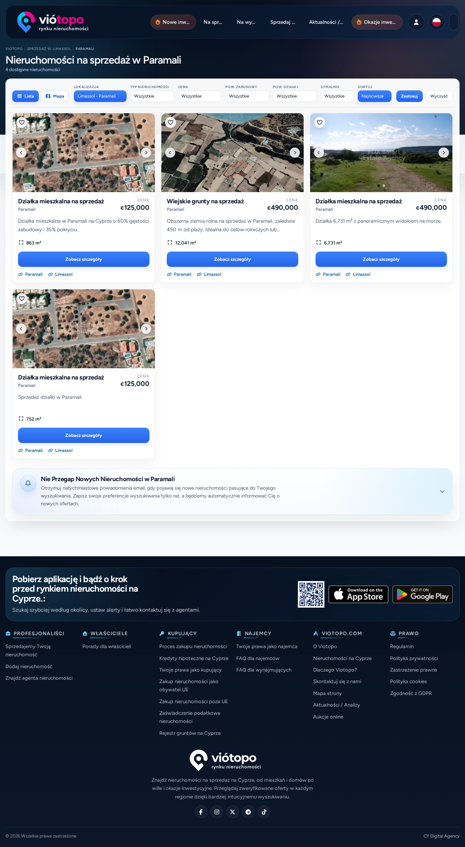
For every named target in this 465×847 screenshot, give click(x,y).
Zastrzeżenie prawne (413, 670)
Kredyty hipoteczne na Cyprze (193, 658)
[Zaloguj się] (416, 22)
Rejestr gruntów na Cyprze (190, 733)
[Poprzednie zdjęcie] (21, 152)
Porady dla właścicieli (106, 646)
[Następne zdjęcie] (146, 152)
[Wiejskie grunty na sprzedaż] (232, 152)
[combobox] (100, 96)
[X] (232, 812)
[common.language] (437, 22)
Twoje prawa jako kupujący (190, 670)
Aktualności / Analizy (336, 705)
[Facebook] (201, 812)
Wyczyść (439, 96)
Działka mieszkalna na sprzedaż (61, 201)
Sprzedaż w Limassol (49, 49)
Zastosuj (409, 96)
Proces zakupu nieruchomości (193, 646)
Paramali (26, 209)
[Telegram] (248, 812)
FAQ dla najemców (257, 658)
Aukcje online (328, 717)
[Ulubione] (21, 122)
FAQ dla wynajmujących (263, 670)
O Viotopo (325, 646)
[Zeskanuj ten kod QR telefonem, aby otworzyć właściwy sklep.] (311, 594)
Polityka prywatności (414, 658)
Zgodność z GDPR (411, 693)
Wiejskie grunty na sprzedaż (205, 201)
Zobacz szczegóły (83, 259)
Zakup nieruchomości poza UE (193, 701)
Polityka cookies (408, 681)
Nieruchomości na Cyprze (342, 658)
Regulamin (402, 646)
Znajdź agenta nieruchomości (39, 678)
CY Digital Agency (441, 835)
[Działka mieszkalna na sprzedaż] (84, 152)
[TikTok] (264, 812)
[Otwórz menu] (454, 22)
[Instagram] (216, 812)
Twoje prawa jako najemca (267, 646)
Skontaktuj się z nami (337, 681)
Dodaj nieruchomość (28, 666)
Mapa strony (327, 693)
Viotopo (13, 49)
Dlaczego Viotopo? (335, 670)
